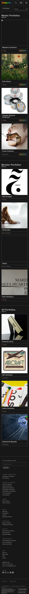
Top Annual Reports (7, 542)
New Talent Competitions (8, 531)
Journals (4, 515)
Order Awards (5, 478)
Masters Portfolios (6, 523)
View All (3, 17)
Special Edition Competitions (9, 491)
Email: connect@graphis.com (9, 566)
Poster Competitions (7, 484)
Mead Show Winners (7, 544)
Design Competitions (7, 486)
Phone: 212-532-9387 (7, 564)
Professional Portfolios (7, 524)
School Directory (6, 532)
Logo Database (6, 495)
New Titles (4, 511)
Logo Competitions (6, 493)
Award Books (5, 513)
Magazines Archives (7, 516)
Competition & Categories (8, 476)
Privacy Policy (13, 581)
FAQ (3, 556)
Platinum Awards (6, 502)
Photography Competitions (8, 489)
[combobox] (8, 8)
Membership (5, 554)
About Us (4, 552)
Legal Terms (4, 581)
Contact (4, 558)
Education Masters (6, 534)
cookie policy (4, 592)
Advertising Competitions (8, 488)
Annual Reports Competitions (9, 540)
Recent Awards (6, 501)
